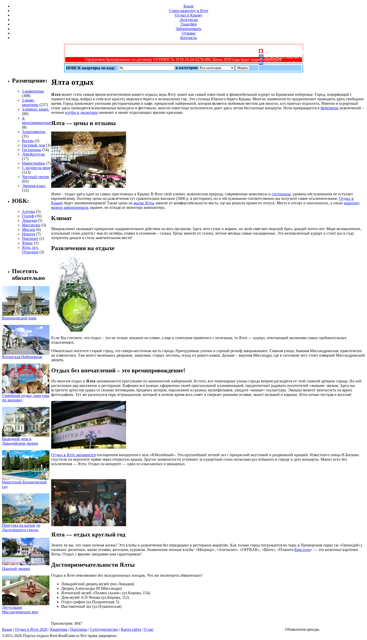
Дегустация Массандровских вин (20, 609)
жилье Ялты (144, 203)
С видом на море (36, 168)
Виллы (28, 141)
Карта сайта (131, 629)
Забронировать (188, 29)
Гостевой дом (33, 145)
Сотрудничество (104, 629)
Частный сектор (35, 177)
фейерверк (330, 108)
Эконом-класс (34, 186)
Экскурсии (188, 20)
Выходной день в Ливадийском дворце (20, 441)
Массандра (31, 225)
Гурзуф (28, 216)
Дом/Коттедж (33, 154)
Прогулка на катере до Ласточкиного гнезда (21, 527)
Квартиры (58, 629)
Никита (28, 234)
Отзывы (188, 33)
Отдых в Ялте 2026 (31, 629)
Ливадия (29, 220)
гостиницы (281, 194)
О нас (149, 629)
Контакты (188, 38)
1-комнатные (33, 91)
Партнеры (78, 629)
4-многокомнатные (36, 120)
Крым (188, 6)
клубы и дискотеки (81, 112)
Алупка (28, 211)
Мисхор (28, 229)
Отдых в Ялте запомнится (73, 455)
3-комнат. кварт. (35, 109)
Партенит (30, 238)
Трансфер (189, 24)
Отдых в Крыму (188, 15)
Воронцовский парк (19, 318)
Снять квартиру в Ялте (188, 11)
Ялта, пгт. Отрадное (30, 249)
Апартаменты (33, 132)
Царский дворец (16, 568)
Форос (27, 243)
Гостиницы (31, 150)
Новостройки (33, 163)
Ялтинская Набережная (22, 357)
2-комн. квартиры (30, 102)
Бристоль (302, 549)
